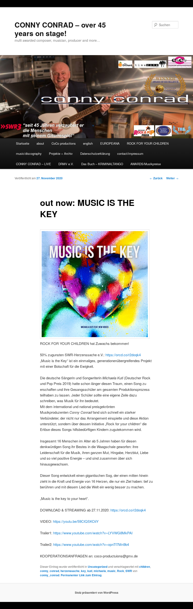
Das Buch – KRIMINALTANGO (102, 164)
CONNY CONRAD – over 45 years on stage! (60, 29)
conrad (54, 571)
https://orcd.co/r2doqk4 (123, 354)
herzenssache (70, 571)
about (40, 143)
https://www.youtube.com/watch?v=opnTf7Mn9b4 (91, 544)
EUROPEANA (110, 143)
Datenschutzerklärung (95, 153)
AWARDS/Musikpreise (145, 164)
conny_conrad (49, 575)
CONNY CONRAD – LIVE (33, 164)
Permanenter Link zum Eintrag (81, 575)
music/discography (29, 153)
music (111, 571)
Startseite (22, 143)
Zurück (156, 178)
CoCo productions (64, 143)
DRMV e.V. (66, 164)
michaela (100, 571)
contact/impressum (130, 153)
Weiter (172, 178)
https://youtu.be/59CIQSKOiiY (76, 521)
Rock (120, 571)
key (83, 571)
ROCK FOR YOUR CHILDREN (148, 143)
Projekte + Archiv (61, 153)
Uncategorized (97, 566)
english (88, 143)
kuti (89, 571)
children (144, 566)
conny (44, 571)
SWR (128, 571)
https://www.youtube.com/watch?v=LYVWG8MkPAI (93, 532)
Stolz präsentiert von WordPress (96, 592)
